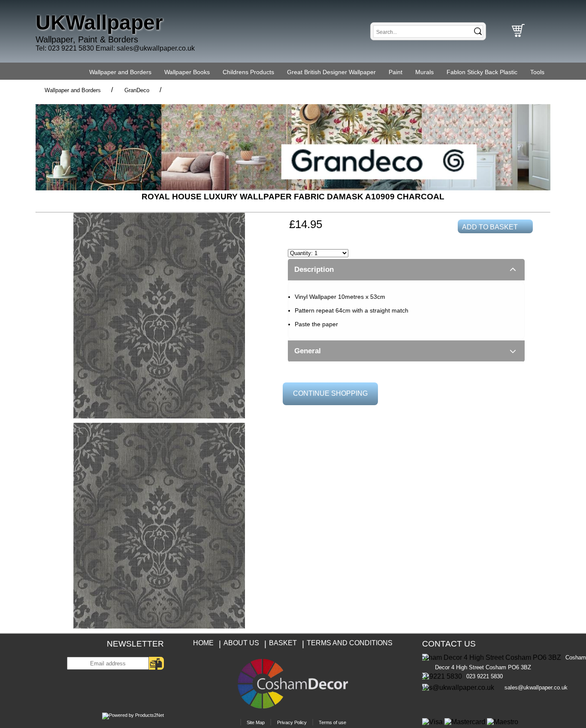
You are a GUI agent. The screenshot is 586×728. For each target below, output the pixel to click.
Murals (424, 72)
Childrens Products (248, 72)
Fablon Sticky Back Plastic (482, 72)
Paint (395, 72)
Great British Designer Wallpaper (331, 72)
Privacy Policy (292, 722)
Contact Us (449, 643)
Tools (537, 72)
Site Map (256, 722)
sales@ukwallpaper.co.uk (156, 48)
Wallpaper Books (187, 72)
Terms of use (332, 722)
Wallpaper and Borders (120, 72)
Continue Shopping (330, 393)
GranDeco (136, 90)
